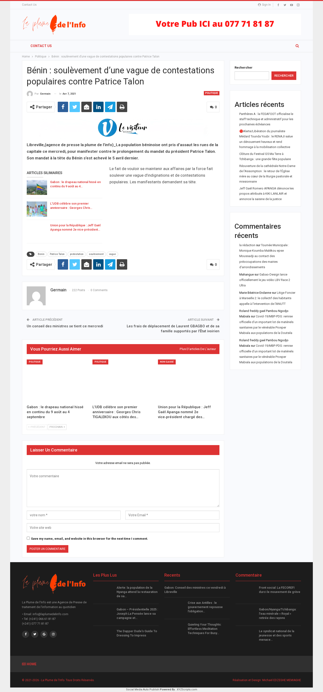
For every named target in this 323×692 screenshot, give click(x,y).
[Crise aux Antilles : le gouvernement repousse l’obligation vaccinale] (174, 608)
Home (31, 664)
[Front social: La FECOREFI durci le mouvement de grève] (246, 593)
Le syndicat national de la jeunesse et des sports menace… (276, 635)
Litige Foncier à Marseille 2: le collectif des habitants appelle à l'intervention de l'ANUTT (267, 298)
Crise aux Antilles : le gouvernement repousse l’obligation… (205, 607)
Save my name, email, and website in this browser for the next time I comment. (89, 538)
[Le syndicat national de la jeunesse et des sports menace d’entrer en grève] (246, 636)
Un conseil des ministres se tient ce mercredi (65, 326)
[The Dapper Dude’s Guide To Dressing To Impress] (103, 636)
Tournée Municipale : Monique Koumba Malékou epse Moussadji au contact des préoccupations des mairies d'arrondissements (264, 256)
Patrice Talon (57, 254)
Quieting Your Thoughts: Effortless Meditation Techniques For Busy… (204, 629)
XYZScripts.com (187, 689)
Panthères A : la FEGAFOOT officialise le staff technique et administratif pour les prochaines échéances (266, 119)
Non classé (167, 362)
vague (112, 254)
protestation (76, 254)
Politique (211, 93)
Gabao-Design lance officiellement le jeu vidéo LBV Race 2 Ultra (264, 280)
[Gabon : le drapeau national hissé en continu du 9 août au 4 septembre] (37, 187)
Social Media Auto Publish (142, 689)
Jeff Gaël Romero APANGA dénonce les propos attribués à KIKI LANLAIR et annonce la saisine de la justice (266, 194)
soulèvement (96, 254)
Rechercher (244, 67)
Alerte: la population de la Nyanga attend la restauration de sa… (137, 592)
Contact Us (29, 4)
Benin (41, 254)
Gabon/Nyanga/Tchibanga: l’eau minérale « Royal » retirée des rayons (277, 614)
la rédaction (247, 245)
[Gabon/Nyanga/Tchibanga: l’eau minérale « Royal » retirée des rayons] (246, 614)
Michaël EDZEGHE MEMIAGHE (281, 680)
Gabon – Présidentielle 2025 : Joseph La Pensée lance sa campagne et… (137, 614)
